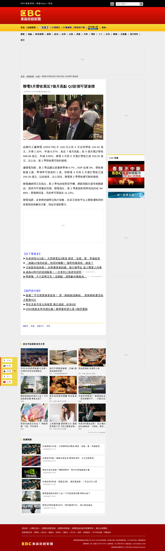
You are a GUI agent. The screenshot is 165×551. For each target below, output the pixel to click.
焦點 (30, 34)
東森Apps (41, 3)
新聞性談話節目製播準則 (82, 528)
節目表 (25, 528)
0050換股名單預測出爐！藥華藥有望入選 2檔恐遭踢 (57, 309)
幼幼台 (58, 532)
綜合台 (44, 532)
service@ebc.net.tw (139, 544)
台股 (71, 34)
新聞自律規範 (64, 528)
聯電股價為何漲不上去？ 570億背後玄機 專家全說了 (34, 397)
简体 (50, 3)
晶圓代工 (40, 326)
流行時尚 (134, 34)
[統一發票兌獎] (126, 197)
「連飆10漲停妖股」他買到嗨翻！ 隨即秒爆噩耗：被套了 (59, 262)
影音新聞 (39, 34)
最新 (23, 34)
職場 (115, 34)
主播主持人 (35, 528)
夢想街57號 (79, 27)
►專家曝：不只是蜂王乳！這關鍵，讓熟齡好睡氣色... (55, 276)
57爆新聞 (67, 27)
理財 (93, 34)
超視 (79, 532)
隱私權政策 (142, 540)
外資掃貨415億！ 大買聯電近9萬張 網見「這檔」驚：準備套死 (63, 258)
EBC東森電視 (27, 3)
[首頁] (31, 15)
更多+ (104, 27)
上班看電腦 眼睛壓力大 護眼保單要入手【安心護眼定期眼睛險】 (63, 425)
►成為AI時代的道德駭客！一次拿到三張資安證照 (52, 272)
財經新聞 (31, 27)
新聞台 (36, 532)
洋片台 (72, 532)
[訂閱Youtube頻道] (7, 383)
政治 (56, 34)
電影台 (65, 532)
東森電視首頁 (27, 532)
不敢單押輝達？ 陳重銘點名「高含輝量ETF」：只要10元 (92, 397)
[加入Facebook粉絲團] (7, 378)
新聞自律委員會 (49, 528)
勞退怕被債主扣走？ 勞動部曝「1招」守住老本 (34, 425)
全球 (64, 34)
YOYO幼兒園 (97, 532)
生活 (108, 34)
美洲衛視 (86, 532)
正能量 (124, 34)
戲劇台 (51, 532)
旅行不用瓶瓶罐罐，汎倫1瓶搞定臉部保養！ (63, 369)
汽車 (86, 34)
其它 (23, 40)
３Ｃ (100, 34)
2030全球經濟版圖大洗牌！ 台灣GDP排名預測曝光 (34, 369)
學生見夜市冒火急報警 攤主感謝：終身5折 (51, 304)
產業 (49, 34)
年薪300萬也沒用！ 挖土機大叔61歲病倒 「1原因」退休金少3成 (92, 425)
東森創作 (107, 532)
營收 (48, 326)
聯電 (33, 326)
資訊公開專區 (101, 528)
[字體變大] (7, 367)
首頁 (23, 27)
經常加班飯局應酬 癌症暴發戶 (63, 397)
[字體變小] (7, 372)
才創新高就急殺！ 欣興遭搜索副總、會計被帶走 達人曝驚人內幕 (64, 267)
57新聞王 (56, 27)
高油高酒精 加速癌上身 (89, 368)
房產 (78, 34)
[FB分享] (7, 362)
